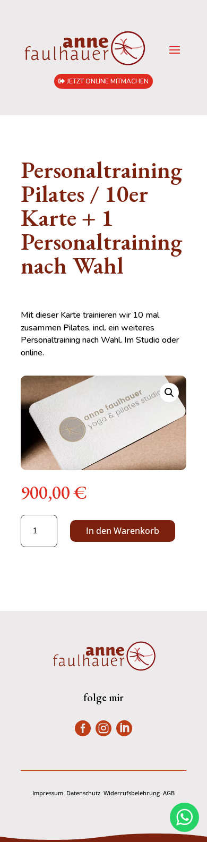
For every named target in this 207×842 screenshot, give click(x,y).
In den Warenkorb (122, 531)
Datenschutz (83, 793)
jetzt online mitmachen (108, 81)
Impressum (47, 793)
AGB (169, 793)
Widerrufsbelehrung (132, 793)
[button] (169, 392)
